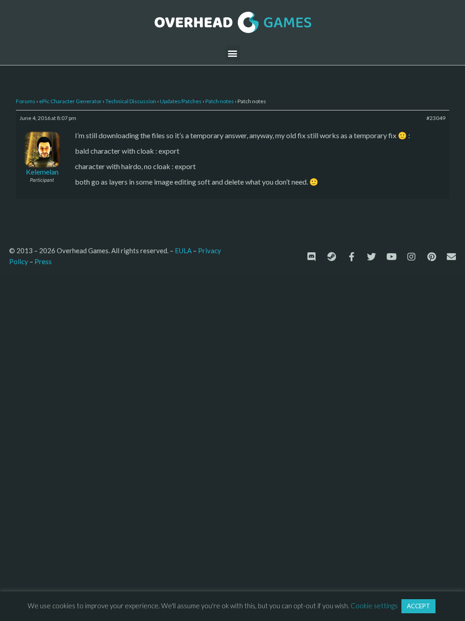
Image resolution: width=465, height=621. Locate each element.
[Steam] (331, 256)
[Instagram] (411, 256)
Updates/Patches (181, 101)
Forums (25, 101)
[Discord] (311, 256)
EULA (183, 250)
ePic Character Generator (70, 101)
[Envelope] (451, 256)
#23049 (435, 118)
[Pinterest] (431, 256)
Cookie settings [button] (374, 605)
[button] (232, 52)
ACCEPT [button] (418, 606)
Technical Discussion (130, 101)
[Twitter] (371, 256)
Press (43, 261)
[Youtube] (391, 256)
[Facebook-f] (351, 256)
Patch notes (219, 101)
